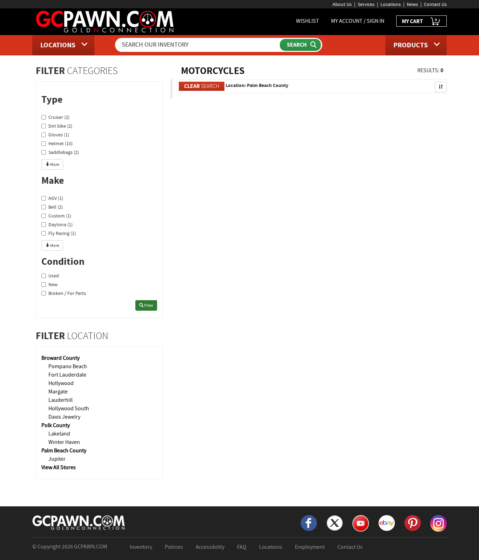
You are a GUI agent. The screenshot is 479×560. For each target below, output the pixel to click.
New (53, 284)
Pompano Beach (67, 366)
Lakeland (59, 433)
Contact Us (435, 4)
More (54, 164)
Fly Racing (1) (62, 233)
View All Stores (58, 467)
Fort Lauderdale (67, 374)
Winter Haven (64, 442)
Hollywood (61, 383)
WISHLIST (307, 21)
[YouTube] (360, 523)
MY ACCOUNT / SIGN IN (357, 21)
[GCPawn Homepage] (105, 21)
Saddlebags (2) (63, 152)
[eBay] (386, 522)
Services (366, 4)
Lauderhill (60, 400)
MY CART (419, 21)
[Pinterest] (412, 522)
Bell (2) (55, 207)
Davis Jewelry (64, 416)
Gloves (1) (58, 134)
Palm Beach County (63, 450)
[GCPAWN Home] (79, 522)
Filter (148, 305)
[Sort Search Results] (441, 87)
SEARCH (201, 86)
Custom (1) (59, 215)
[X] (334, 522)
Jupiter (57, 459)
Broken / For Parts (67, 293)
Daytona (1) (60, 224)
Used (53, 275)
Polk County (55, 425)
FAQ (242, 547)
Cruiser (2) (58, 117)
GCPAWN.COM (90, 546)
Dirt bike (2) (60, 126)
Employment (310, 547)
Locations (390, 4)
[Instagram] (438, 523)
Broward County (60, 358)
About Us (342, 4)
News (412, 4)
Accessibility (210, 547)
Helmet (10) (60, 143)
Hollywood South (68, 408)
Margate (58, 391)
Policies (174, 547)
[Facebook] (309, 522)
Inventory (141, 547)
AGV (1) (55, 198)
